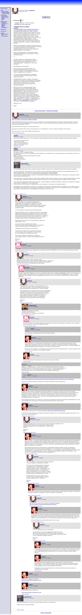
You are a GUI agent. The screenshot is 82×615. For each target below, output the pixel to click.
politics (26, 24)
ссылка (27, 115)
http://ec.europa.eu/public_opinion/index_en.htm (31, 580)
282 (20, 24)
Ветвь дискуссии (25, 251)
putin (30, 24)
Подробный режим (5, 13)
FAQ (2, 35)
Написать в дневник (5, 12)
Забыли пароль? (5, 34)
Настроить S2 (3, 31)
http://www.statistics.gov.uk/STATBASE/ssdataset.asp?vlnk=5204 (43, 504)
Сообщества (3, 29)
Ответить (15, 146)
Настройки (4, 22)
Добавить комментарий (51, 110)
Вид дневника (4, 27)
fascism (23, 24)
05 (22, 11)
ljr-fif (2, 19)
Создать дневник (5, 11)
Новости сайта (4, 16)
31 (23, 11)
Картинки (3, 25)
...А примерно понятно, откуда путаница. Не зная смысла (26, 29)
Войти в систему (4, 8)
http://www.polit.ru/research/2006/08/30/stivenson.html (54, 410)
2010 (21, 11)
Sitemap (3, 17)
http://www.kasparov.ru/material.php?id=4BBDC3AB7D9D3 (24, 119)
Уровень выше (19, 146)
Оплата (3, 18)
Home (2, 10)
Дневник (3, 24)
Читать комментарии (40, 110)
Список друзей (4, 23)
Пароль (3, 26)
